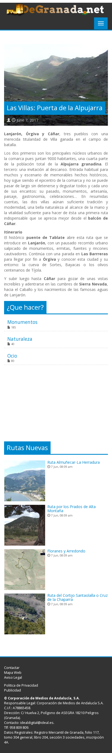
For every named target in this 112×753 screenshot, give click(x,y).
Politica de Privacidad (21, 685)
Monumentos (22, 322)
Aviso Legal (13, 677)
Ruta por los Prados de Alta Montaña (71, 508)
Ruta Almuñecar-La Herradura (73, 462)
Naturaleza (19, 339)
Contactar (12, 667)
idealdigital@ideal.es (37, 722)
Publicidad (12, 690)
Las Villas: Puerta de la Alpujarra (54, 107)
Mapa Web (12, 672)
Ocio (12, 355)
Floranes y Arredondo (66, 551)
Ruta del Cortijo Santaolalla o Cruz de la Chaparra (77, 597)
